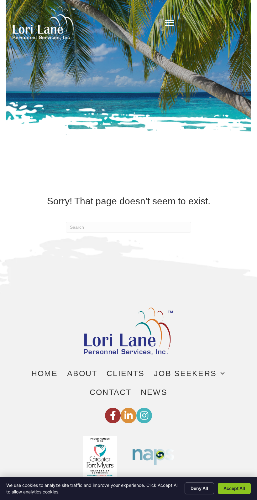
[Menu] (169, 23)
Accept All (234, 488)
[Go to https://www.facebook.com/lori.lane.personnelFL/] (113, 415)
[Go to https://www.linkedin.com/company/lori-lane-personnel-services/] (128, 415)
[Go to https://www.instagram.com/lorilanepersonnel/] (144, 415)
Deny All (199, 488)
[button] (222, 373)
